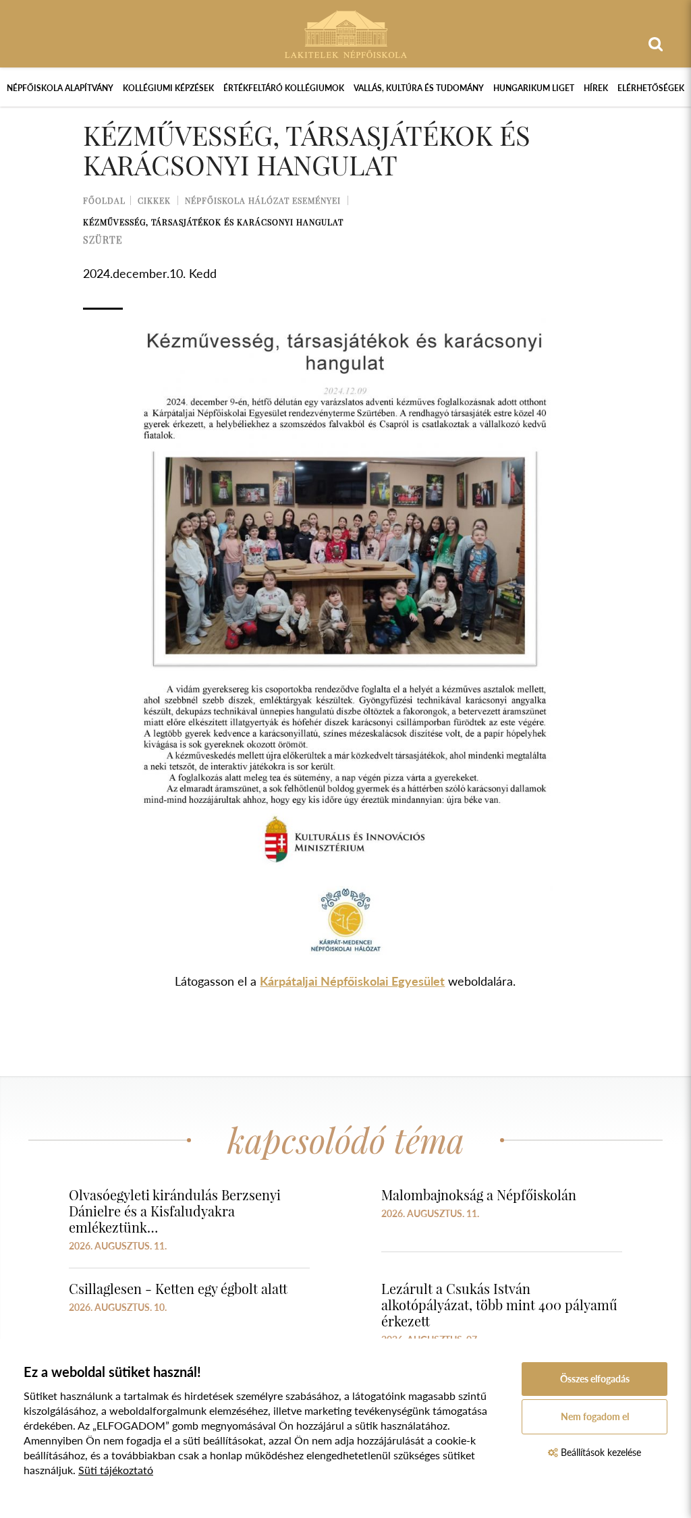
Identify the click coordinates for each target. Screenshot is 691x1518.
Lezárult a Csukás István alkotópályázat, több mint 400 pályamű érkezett (499, 1304)
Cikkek (154, 200)
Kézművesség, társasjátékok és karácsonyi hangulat (213, 222)
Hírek (596, 88)
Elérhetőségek (650, 88)
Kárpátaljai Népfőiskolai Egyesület (352, 981)
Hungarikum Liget (533, 88)
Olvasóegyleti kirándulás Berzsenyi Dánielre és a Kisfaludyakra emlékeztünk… (175, 1210)
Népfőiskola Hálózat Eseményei (263, 200)
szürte (103, 239)
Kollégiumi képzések (168, 88)
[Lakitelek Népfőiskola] (346, 32)
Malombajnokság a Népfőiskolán (478, 1194)
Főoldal (104, 200)
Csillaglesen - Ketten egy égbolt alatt (178, 1288)
